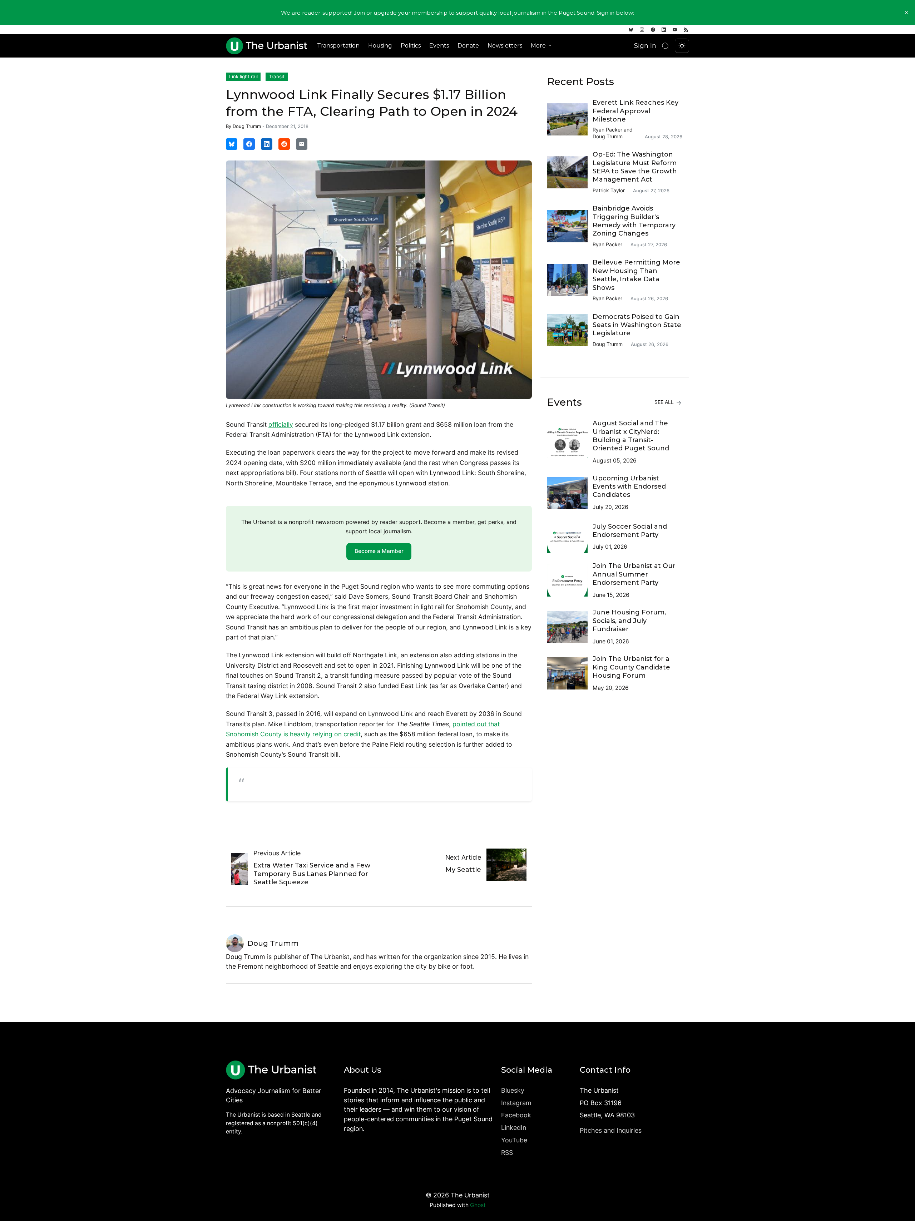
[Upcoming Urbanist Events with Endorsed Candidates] (570, 493)
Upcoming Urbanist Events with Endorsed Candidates (629, 486)
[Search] (665, 46)
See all (664, 402)
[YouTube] (675, 29)
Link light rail (243, 76)
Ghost (478, 1205)
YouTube (514, 1140)
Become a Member (379, 551)
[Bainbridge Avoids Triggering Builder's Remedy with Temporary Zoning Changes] (570, 226)
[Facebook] (653, 29)
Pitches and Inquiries (611, 1130)
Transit (277, 76)
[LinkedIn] (664, 29)
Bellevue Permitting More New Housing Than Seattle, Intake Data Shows (636, 274)
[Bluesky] (631, 29)
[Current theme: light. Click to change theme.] (682, 46)
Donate (468, 45)
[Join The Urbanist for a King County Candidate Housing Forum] (570, 673)
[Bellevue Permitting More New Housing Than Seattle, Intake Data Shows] (570, 280)
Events (439, 45)
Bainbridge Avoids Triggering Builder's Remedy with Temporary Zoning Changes (634, 220)
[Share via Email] (301, 144)
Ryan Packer (607, 130)
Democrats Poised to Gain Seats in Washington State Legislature (637, 325)
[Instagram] (642, 29)
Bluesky (512, 1090)
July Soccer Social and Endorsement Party (630, 530)
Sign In (645, 45)
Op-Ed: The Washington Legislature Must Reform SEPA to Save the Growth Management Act (635, 166)
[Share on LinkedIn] (266, 144)
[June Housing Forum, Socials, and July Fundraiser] (570, 627)
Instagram (516, 1103)
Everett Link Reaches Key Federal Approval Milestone (635, 111)
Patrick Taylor (609, 190)
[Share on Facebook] (249, 144)
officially (280, 424)
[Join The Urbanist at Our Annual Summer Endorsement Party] (570, 580)
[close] (906, 12)
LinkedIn (513, 1127)
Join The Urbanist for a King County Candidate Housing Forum (631, 667)
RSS (507, 1152)
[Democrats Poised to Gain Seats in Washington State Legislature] (570, 330)
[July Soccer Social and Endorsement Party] (570, 537)
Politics (411, 45)
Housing (380, 45)
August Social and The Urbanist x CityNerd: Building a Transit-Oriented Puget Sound (631, 435)
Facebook (516, 1115)
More (539, 45)
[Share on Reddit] (284, 144)
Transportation (338, 45)
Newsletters (505, 45)
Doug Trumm (247, 126)
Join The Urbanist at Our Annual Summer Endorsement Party (634, 574)
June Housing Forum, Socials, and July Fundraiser (629, 620)
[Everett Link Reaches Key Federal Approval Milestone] (570, 119)
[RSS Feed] (686, 29)
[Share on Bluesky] (231, 144)
